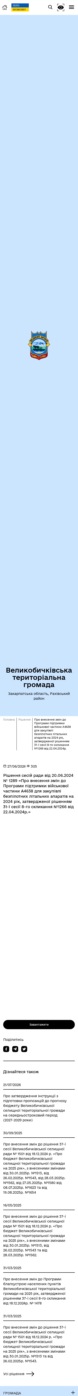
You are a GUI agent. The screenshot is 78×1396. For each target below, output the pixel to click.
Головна (9, 719)
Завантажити (39, 1024)
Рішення (24, 719)
